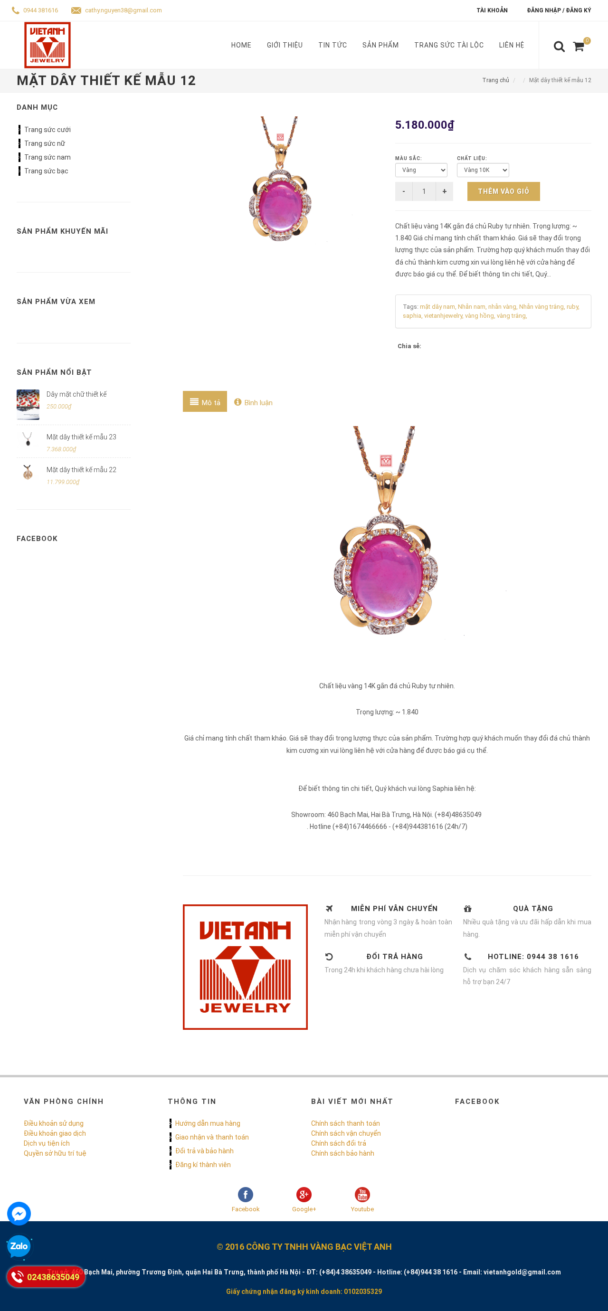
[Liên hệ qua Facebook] (19, 1214)
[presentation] (205, 401)
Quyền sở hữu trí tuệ (55, 1153)
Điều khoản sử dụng (54, 1123)
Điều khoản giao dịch (55, 1133)
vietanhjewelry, (444, 315)
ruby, (573, 306)
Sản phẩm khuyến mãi (62, 231)
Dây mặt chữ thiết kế (76, 394)
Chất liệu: (472, 158)
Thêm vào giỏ (504, 191)
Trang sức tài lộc (449, 45)
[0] (578, 46)
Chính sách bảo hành (342, 1153)
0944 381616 (40, 10)
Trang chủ (495, 80)
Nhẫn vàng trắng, (543, 306)
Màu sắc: (408, 158)
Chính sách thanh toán (345, 1123)
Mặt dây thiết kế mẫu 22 (81, 470)
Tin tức (332, 45)
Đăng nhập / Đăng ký (559, 10)
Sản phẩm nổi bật (54, 372)
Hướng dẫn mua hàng (207, 1123)
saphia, (413, 315)
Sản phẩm (380, 45)
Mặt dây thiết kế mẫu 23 (81, 437)
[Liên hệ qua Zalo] (19, 1247)
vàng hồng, (481, 315)
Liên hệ (511, 45)
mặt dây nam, (439, 306)
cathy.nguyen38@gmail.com (123, 10)
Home (241, 45)
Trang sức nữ (44, 143)
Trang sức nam (47, 157)
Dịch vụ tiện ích (47, 1143)
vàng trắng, (512, 315)
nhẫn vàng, (503, 306)
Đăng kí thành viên (203, 1164)
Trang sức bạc (46, 171)
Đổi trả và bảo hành (204, 1151)
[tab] (205, 401)
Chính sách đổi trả (338, 1143)
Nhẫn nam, (473, 306)
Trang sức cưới (47, 129)
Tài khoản (492, 10)
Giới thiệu (285, 45)
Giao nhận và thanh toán (212, 1137)
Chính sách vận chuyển (346, 1133)
